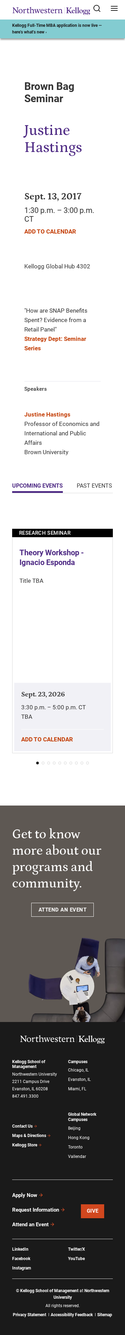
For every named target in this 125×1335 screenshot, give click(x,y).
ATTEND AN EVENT (63, 910)
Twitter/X (76, 1249)
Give (93, 1211)
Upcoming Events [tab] (37, 485)
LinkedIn (20, 1249)
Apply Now (24, 1195)
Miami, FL (77, 1088)
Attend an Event (30, 1224)
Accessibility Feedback (72, 1314)
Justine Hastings (47, 414)
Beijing (74, 1128)
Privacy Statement (29, 1314)
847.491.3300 (25, 1096)
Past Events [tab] (94, 485)
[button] (37, 763)
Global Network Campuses (82, 1117)
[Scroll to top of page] (113, 1298)
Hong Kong (79, 1137)
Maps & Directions (29, 1135)
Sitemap (104, 1314)
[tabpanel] (62, 639)
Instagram (21, 1268)
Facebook (21, 1258)
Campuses (78, 1061)
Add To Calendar (50, 231)
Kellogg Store (24, 1145)
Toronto (75, 1147)
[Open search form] (99, 9)
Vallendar (77, 1156)
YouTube (76, 1258)
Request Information (35, 1210)
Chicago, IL (78, 1070)
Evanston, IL (79, 1079)
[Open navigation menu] (114, 9)
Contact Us (22, 1126)
